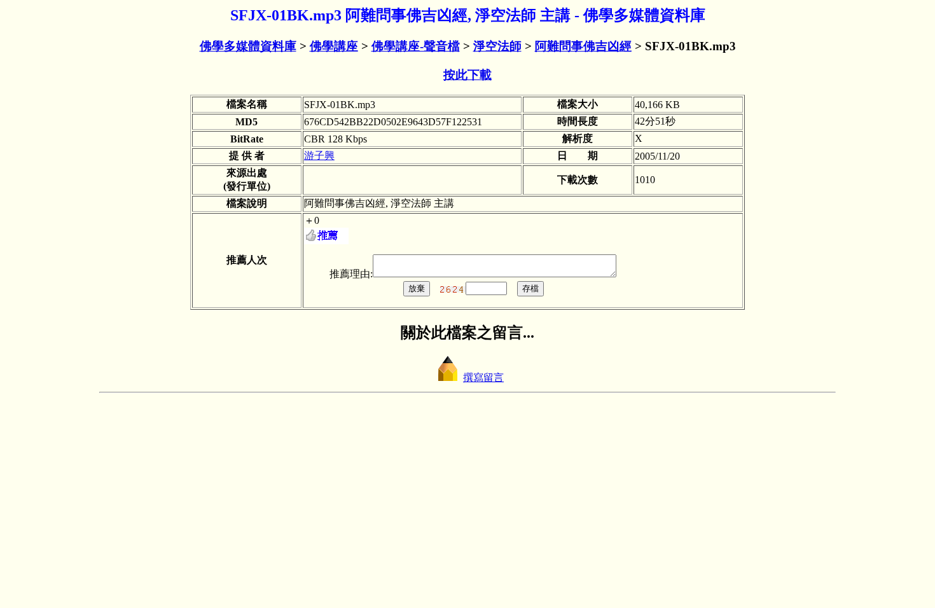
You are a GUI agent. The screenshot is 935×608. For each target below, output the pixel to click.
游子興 (319, 155)
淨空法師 (497, 46)
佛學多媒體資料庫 (248, 46)
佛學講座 (334, 46)
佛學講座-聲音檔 (415, 46)
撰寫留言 (483, 377)
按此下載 (467, 74)
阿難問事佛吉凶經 (583, 46)
